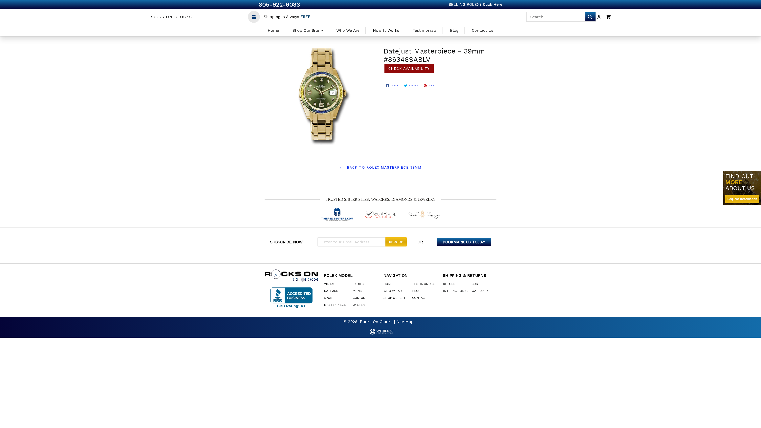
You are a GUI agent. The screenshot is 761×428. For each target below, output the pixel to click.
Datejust (332, 291)
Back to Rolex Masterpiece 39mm (384, 167)
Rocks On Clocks (170, 16)
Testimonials (425, 30)
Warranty (480, 291)
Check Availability (409, 68)
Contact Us (482, 30)
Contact (419, 298)
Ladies (358, 284)
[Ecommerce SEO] (380, 332)
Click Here (492, 4)
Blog (454, 30)
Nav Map (405, 321)
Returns (450, 284)
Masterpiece (335, 305)
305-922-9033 (279, 4)
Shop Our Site (306, 30)
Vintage (331, 284)
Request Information (742, 199)
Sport (329, 298)
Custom (359, 298)
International (455, 291)
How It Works (386, 30)
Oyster (359, 305)
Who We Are (347, 30)
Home (273, 30)
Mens (357, 291)
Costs (477, 284)
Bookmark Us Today (464, 242)
